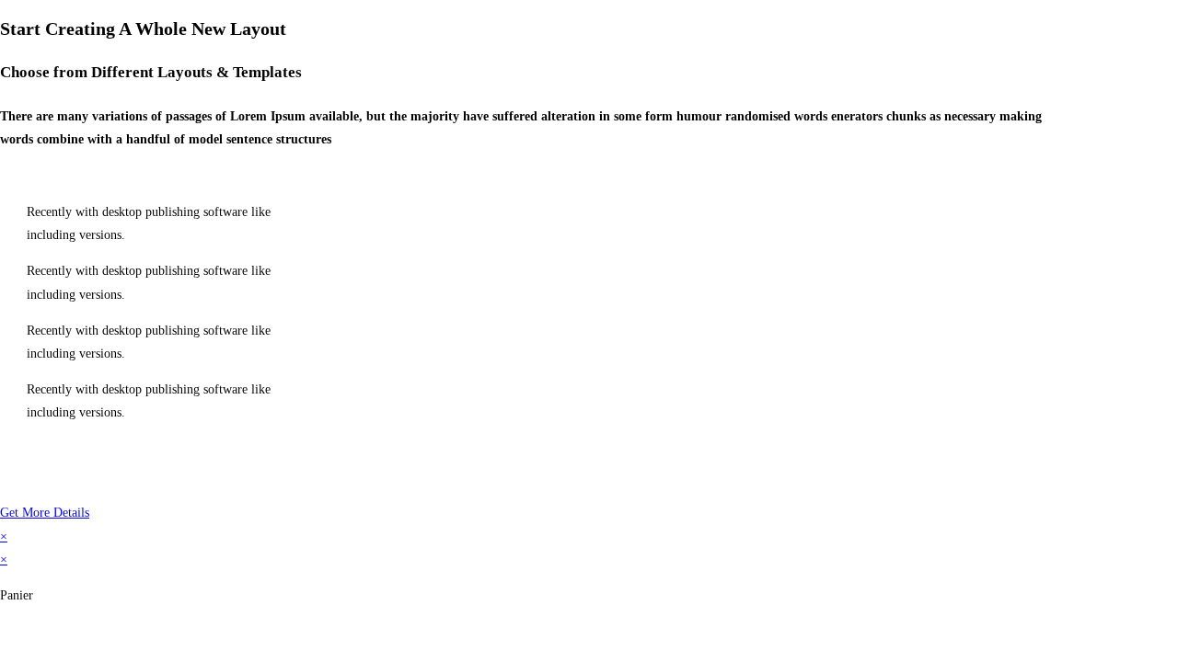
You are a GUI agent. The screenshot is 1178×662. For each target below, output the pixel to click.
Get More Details (44, 512)
